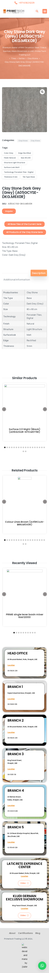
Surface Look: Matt (11, 167)
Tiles (13, 58)
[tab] (39, 273)
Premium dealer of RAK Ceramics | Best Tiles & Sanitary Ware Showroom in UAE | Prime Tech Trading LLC (24, 51)
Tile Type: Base (29, 177)
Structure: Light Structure (14, 162)
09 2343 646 (12, 811)
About (12, 933)
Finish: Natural (10, 158)
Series (22, 58)
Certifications (25, 933)
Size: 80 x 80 (25, 158)
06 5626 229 (12, 671)
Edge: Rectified (24, 153)
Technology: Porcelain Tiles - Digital (18, 172)
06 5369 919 (12, 704)
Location (11, 665)
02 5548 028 (12, 847)
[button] (37, 11)
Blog (37, 933)
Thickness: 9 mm (10, 177)
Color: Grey (8, 153)
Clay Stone (32, 58)
